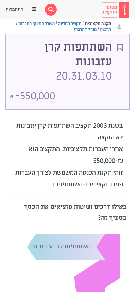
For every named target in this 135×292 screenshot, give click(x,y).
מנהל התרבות (85, 30)
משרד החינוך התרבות (36, 24)
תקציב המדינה (69, 24)
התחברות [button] (15, 9)
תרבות (105, 30)
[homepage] (115, 10)
